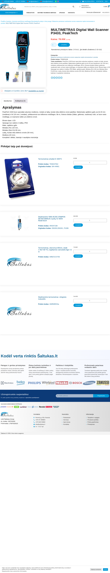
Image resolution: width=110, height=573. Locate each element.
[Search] (73, 7)
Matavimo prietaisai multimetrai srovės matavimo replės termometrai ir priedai (74, 57)
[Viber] (58, 1)
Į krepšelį (64, 44)
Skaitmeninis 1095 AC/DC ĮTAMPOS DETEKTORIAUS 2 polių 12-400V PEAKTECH (51, 219)
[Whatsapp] (56, 1)
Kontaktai (71, 12)
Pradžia (3, 21)
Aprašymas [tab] (8, 101)
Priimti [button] (105, 569)
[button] (52, 78)
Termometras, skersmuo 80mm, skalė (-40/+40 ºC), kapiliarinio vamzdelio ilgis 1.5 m (55, 250)
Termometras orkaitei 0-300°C (50, 159)
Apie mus (62, 12)
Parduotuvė (30, 12)
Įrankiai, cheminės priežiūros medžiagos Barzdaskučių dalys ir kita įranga (29, 21)
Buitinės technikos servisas (47, 12)
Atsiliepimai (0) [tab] (20, 101)
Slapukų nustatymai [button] (96, 569)
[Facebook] (80, 1)
